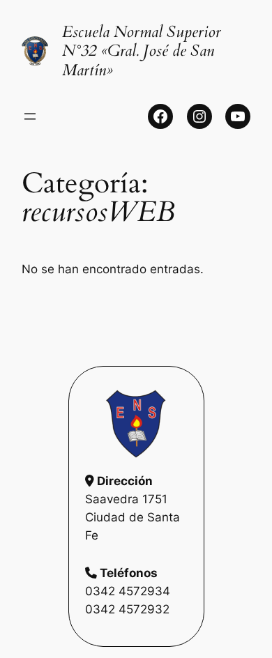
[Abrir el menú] (30, 116)
